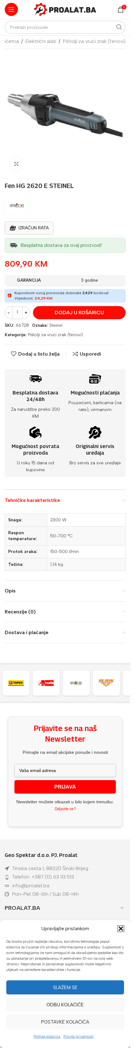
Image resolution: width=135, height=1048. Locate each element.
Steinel (55, 325)
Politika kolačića (47, 1036)
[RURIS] (86, 683)
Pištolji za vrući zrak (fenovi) (94, 41)
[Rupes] (116, 683)
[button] (121, 928)
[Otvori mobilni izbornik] (11, 9)
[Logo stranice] (65, 9)
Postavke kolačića (65, 1022)
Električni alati (40, 41)
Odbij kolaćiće (65, 1005)
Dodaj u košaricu (79, 312)
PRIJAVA (65, 787)
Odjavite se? (65, 809)
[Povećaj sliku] (16, 164)
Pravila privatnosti (78, 1036)
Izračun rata (34, 228)
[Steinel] (56, 683)
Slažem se (65, 987)
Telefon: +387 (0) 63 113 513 (43, 877)
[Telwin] (26, 683)
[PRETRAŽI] (119, 27)
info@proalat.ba (30, 886)
